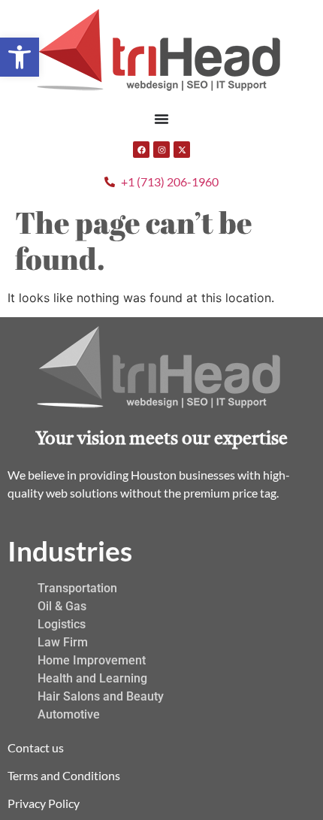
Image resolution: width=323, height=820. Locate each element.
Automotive (69, 714)
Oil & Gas (62, 606)
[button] (19, 57)
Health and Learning (92, 678)
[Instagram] (161, 149)
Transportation (77, 588)
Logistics (62, 624)
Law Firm (63, 642)
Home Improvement (92, 660)
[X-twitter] (182, 149)
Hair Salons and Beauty (101, 696)
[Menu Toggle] (161, 118)
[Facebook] (141, 149)
